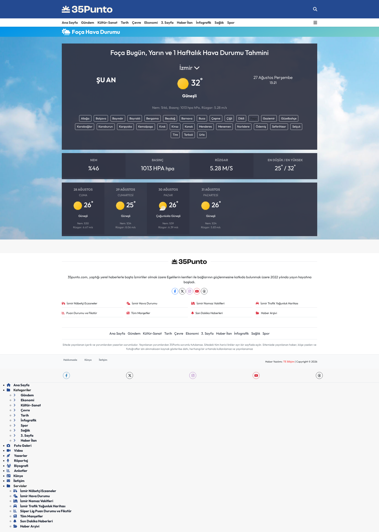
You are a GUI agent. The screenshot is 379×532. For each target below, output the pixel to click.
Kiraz (175, 126)
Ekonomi (151, 22)
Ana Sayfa (70, 22)
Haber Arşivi (269, 313)
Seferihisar (279, 126)
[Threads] (204, 291)
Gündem (87, 22)
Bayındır (117, 118)
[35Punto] (87, 9)
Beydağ (170, 118)
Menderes (205, 126)
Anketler (20, 471)
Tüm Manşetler (140, 313)
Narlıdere (243, 126)
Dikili (241, 118)
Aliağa (85, 118)
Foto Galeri (22, 445)
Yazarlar (20, 455)
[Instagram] (189, 291)
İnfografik (203, 22)
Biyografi (20, 466)
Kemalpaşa (145, 126)
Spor (231, 22)
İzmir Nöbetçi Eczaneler (82, 303)
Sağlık (219, 22)
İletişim (103, 359)
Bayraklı (134, 118)
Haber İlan (185, 22)
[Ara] (315, 9)
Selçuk (296, 126)
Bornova (186, 118)
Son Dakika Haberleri (209, 313)
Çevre (136, 22)
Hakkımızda (70, 359)
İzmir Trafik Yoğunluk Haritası (279, 303)
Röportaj (20, 460)
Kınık (162, 126)
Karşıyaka (125, 126)
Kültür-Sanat (107, 22)
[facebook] (66, 375)
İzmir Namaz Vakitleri (210, 303)
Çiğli (229, 118)
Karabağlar (84, 126)
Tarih (125, 22)
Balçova (101, 118)
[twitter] (129, 375)
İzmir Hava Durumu (144, 303)
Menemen (224, 126)
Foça (253, 118)
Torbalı (188, 134)
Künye (88, 359)
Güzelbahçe (288, 118)
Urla (202, 134)
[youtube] (256, 375)
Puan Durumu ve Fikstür (81, 313)
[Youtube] (197, 291)
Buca (202, 118)
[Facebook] (175, 291)
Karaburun (106, 126)
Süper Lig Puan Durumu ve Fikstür (46, 511)
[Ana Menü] (315, 22)
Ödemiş (261, 126)
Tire (175, 134)
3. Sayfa (167, 22)
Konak (189, 126)
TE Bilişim (288, 361)
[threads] (319, 375)
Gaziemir (269, 118)
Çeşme (215, 118)
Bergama (152, 118)
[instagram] (192, 375)
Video (18, 450)
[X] (182, 291)
